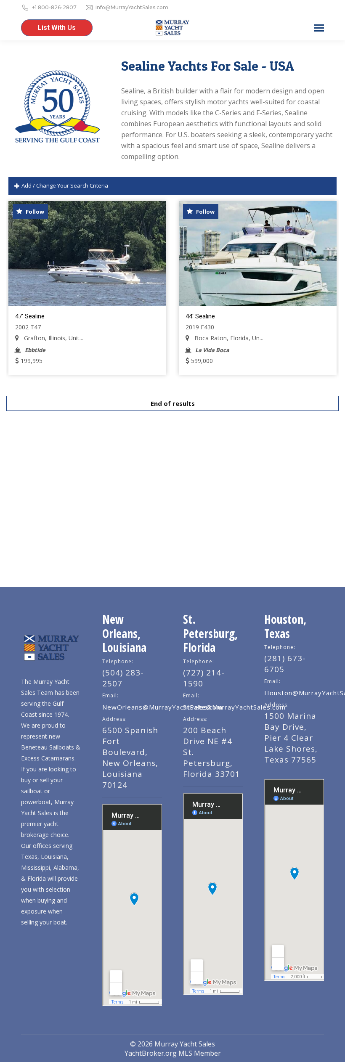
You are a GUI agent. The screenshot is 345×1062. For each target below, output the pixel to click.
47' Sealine (30, 316)
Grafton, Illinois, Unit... (52, 338)
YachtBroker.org (151, 1053)
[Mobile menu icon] (319, 28)
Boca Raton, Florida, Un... (228, 338)
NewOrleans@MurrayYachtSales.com (162, 707)
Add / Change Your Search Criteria (64, 185)
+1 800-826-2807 (54, 7)
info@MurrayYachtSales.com (132, 7)
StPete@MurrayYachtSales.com (234, 707)
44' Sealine (200, 316)
